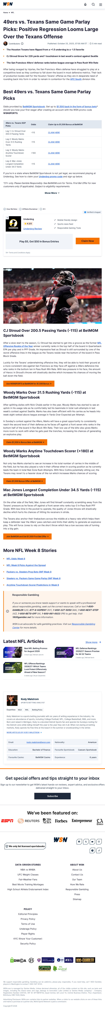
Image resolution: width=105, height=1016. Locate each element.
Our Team (77, 879)
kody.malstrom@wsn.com (38, 742)
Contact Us (77, 874)
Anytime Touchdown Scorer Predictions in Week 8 (33, 585)
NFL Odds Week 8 (16, 558)
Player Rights (28, 933)
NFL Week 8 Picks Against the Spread (26, 565)
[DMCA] (18, 960)
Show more (91, 642)
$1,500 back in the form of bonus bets (77, 106)
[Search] (93, 4)
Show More (51, 193)
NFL (12, 13)
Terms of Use (28, 923)
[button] (100, 4)
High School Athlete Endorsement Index (28, 889)
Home (5, 13)
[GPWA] (45, 968)
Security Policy (28, 943)
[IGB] (45, 960)
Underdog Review (32, 228)
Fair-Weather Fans (28, 879)
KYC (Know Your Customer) (28, 938)
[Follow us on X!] (86, 841)
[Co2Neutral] (59, 968)
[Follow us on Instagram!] (99, 841)
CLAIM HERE (54, 132)
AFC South (76, 79)
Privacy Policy (28, 919)
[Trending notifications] (85, 4)
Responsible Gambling (77, 889)
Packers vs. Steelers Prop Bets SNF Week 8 (29, 571)
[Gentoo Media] (64, 960)
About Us (77, 869)
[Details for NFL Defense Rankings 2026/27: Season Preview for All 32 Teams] (64, 653)
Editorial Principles (28, 914)
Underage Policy (28, 928)
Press (77, 894)
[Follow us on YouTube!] (92, 841)
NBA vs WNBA (28, 869)
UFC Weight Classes (28, 874)
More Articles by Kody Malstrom (23, 732)
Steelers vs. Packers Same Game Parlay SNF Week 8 (33, 578)
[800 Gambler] (85, 960)
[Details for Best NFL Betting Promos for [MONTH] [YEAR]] (12, 653)
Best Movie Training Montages (28, 884)
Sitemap (77, 899)
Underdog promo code (50, 176)
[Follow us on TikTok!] (99, 850)
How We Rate (77, 884)
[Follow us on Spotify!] (92, 850)
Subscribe (52, 796)
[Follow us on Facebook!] (79, 841)
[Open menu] (100, 4)
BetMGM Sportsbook (34, 106)
